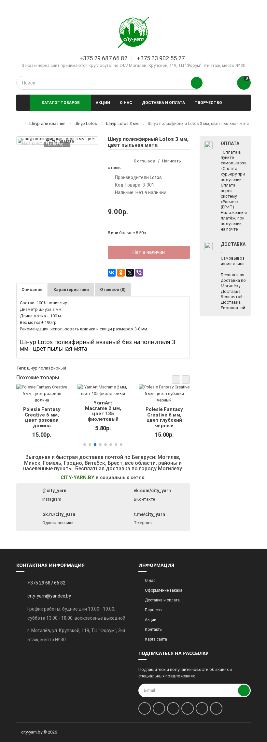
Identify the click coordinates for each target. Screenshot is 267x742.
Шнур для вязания (47, 123)
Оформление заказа (163, 590)
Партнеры (153, 610)
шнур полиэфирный (46, 368)
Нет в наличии (149, 252)
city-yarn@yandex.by (49, 595)
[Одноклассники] (121, 273)
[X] (130, 273)
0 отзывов (144, 161)
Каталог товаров (61, 102)
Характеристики (71, 289)
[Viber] (139, 273)
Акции (103, 102)
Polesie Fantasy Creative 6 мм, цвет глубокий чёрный (164, 417)
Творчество (208, 102)
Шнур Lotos (86, 123)
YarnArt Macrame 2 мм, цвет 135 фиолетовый (103, 411)
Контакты (153, 629)
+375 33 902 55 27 (161, 58)
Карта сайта (156, 639)
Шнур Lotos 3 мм (122, 123)
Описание (31, 289)
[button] (176, 379)
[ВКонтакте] (112, 273)
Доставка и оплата (163, 102)
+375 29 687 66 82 (103, 58)
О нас (126, 102)
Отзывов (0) (113, 289)
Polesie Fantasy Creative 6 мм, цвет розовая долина (42, 417)
